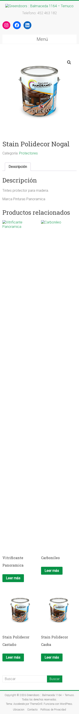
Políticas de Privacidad (53, 709)
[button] (69, 62)
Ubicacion (18, 709)
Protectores (28, 153)
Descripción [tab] (18, 167)
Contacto (32, 709)
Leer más (13, 578)
